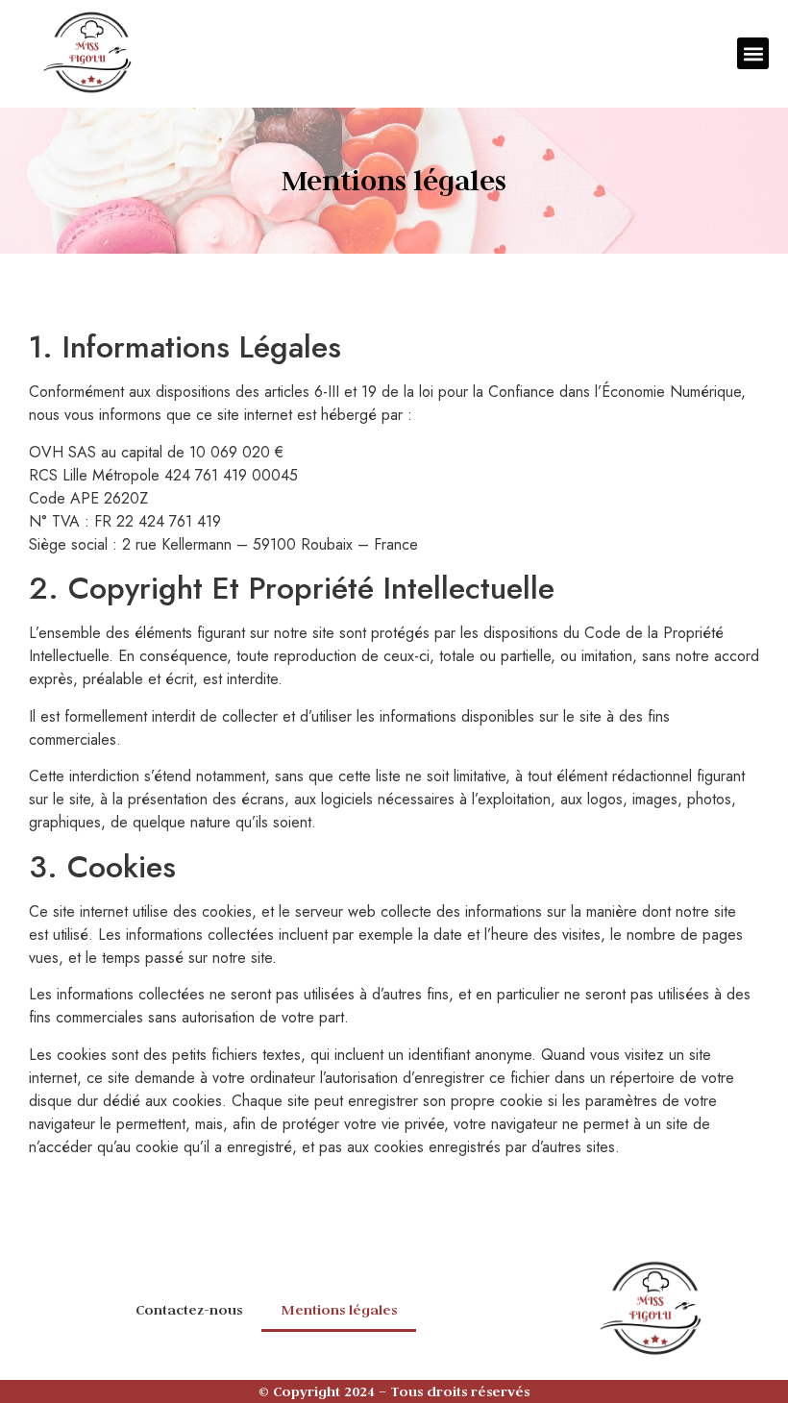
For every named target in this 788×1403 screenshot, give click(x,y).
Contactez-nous (188, 1309)
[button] (753, 53)
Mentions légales (339, 1309)
